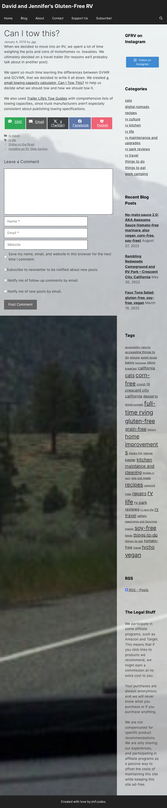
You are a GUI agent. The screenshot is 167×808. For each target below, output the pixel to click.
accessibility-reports (138, 347)
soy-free (145, 527)
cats (128, 100)
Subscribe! (104, 18)
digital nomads (137, 107)
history (151, 429)
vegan (133, 554)
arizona (135, 357)
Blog (24, 18)
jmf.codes (98, 802)
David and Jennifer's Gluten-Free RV (47, 6)
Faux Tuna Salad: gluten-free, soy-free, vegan (139, 297)
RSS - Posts (138, 590)
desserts (150, 396)
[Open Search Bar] (161, 18)
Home (8, 18)
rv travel (14, 135)
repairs (139, 493)
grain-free (135, 429)
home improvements (141, 444)
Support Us (79, 18)
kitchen (144, 459)
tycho (148, 547)
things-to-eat (134, 541)
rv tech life (147, 509)
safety (142, 516)
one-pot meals (141, 478)
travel (137, 547)
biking (151, 362)
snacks (129, 528)
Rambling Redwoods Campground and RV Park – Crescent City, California (141, 266)
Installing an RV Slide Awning (28, 148)
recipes (131, 113)
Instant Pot (135, 453)
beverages (140, 363)
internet (148, 453)
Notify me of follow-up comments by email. (43, 280)
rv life (12, 140)
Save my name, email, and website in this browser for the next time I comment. (60, 256)
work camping (136, 174)
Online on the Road (21, 144)
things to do (135, 161)
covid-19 (143, 384)
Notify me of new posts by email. (35, 291)
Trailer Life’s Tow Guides (47, 98)
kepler (130, 460)
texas (128, 535)
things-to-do (145, 535)
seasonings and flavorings (141, 521)
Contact (57, 18)
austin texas (149, 357)
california (146, 368)
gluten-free (140, 421)
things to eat (135, 168)
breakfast (131, 368)
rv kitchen (133, 125)
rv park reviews (137, 149)
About (39, 18)
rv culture (132, 119)
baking (129, 362)
